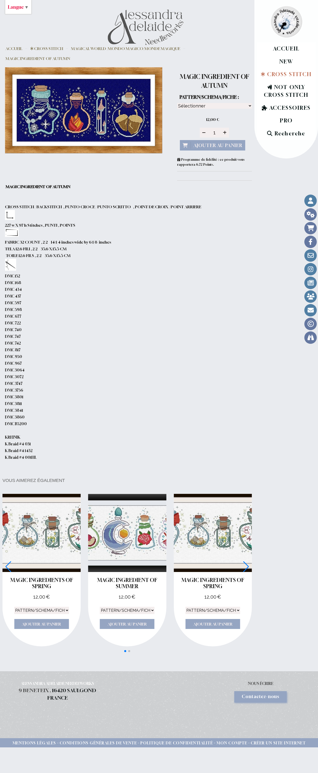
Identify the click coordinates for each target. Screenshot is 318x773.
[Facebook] (310, 242)
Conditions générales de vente (98, 743)
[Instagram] (310, 269)
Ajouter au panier (41, 623)
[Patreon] (310, 296)
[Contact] (310, 255)
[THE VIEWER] (310, 337)
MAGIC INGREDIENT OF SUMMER (127, 583)
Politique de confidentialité (176, 743)
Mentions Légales (34, 743)
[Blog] (310, 283)
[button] (125, 651)
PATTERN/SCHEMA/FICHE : (209, 97)
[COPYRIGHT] (310, 324)
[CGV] (310, 214)
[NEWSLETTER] (310, 310)
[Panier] (310, 228)
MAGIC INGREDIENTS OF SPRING (41, 583)
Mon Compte (231, 743)
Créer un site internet (278, 743)
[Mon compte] (310, 201)
